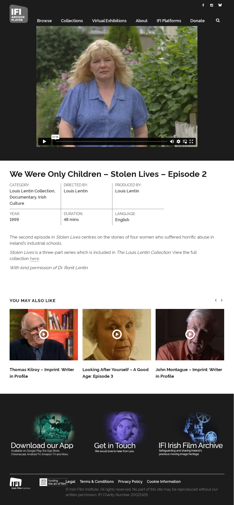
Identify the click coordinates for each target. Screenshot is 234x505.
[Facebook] (203, 4)
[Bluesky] (220, 5)
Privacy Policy (130, 481)
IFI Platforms (169, 20)
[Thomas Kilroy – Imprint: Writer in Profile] (44, 334)
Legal (70, 481)
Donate (197, 20)
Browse (44, 20)
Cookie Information (164, 481)
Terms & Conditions (97, 481)
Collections (72, 20)
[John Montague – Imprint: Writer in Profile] (190, 334)
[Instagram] (211, 4)
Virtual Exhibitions (109, 20)
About (142, 20)
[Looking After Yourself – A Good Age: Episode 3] (116, 334)
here (34, 258)
